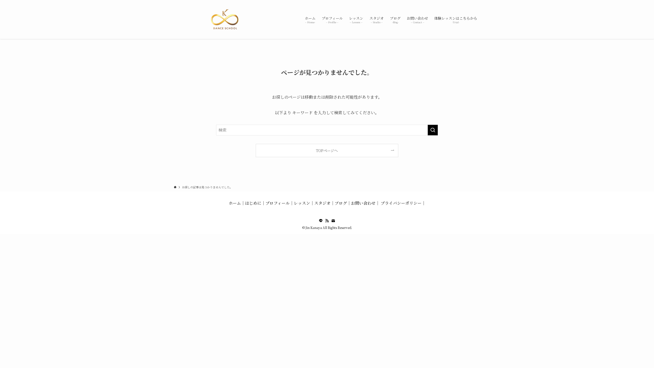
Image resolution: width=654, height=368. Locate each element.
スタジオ (322, 203)
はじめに (253, 203)
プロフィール (277, 203)
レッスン (302, 203)
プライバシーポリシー (401, 203)
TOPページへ (327, 150)
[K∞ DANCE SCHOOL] (225, 19)
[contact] (333, 220)
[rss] (327, 220)
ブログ (341, 203)
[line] (321, 220)
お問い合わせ (363, 203)
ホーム (235, 203)
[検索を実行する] (433, 130)
